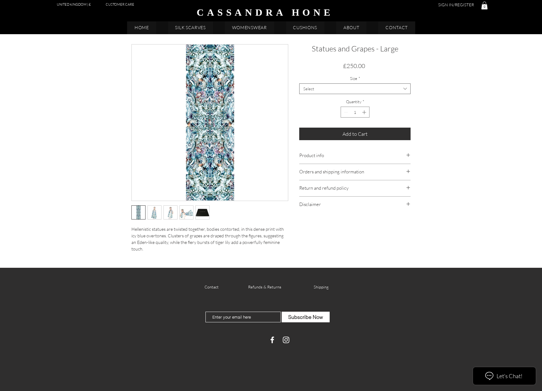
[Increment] (365, 112)
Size (355, 78)
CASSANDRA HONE (265, 12)
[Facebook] (272, 340)
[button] (484, 5)
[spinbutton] (355, 112)
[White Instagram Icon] (286, 340)
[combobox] (355, 88)
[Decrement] (345, 112)
